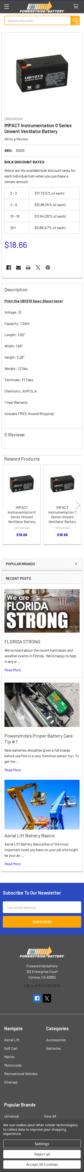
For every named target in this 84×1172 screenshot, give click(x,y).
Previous (6, 505)
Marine (9, 1056)
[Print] (28, 267)
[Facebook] (8, 267)
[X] (38, 267)
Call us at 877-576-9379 (42, 985)
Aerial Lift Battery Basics (29, 835)
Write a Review (16, 139)
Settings (42, 1143)
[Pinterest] (48, 267)
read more (12, 670)
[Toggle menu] (6, 6)
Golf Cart (11, 1048)
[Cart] (77, 6)
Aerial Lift (12, 1040)
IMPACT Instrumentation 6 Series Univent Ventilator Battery (22, 514)
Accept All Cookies (42, 1164)
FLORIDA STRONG (22, 641)
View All (50, 1116)
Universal (11, 1116)
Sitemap (11, 1082)
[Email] (18, 267)
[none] (42, 73)
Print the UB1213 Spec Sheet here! (33, 301)
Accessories (56, 1040)
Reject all (42, 1154)
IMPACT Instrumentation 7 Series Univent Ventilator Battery (62, 514)
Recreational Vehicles (21, 1073)
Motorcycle (12, 1065)
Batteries (53, 1048)
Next (78, 505)
